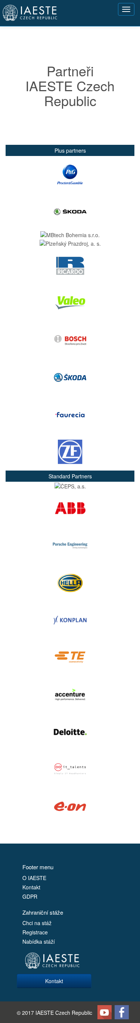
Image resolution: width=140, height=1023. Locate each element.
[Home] (30, 13)
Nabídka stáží (38, 941)
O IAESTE (34, 878)
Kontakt (31, 887)
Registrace (35, 932)
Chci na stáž (37, 923)
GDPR (29, 896)
